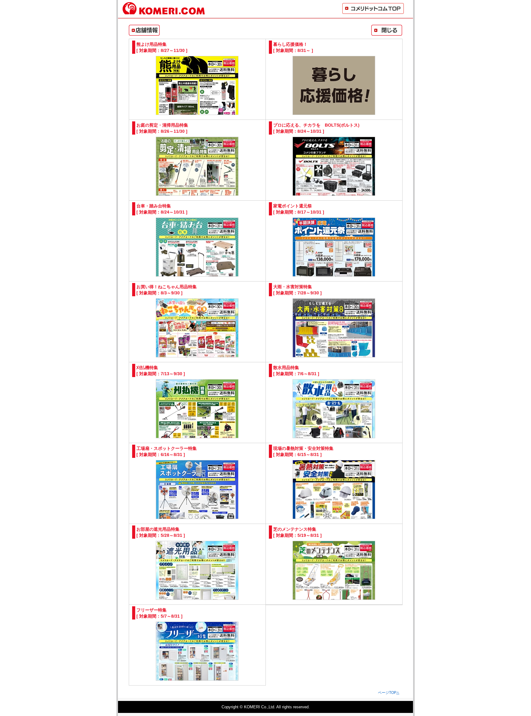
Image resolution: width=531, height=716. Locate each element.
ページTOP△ (388, 692)
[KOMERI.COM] (164, 12)
